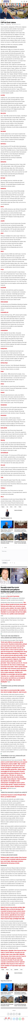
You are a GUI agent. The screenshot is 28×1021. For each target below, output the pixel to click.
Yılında (19, 506)
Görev (11, 506)
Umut (21, 969)
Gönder (4, 562)
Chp (7, 506)
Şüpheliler (16, 969)
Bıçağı (3, 969)
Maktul (7, 969)
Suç (11, 969)
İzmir (15, 506)
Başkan (3, 506)
